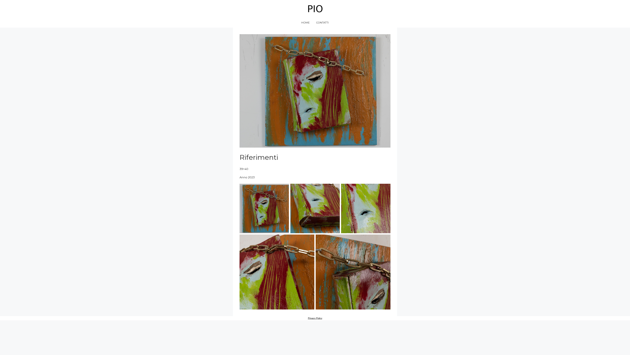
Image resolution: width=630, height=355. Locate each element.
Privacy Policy (315, 318)
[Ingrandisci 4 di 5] (310, 238)
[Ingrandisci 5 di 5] (386, 238)
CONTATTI (322, 22)
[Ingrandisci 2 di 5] (335, 188)
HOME (305, 22)
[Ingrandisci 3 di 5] (386, 188)
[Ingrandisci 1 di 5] (284, 188)
